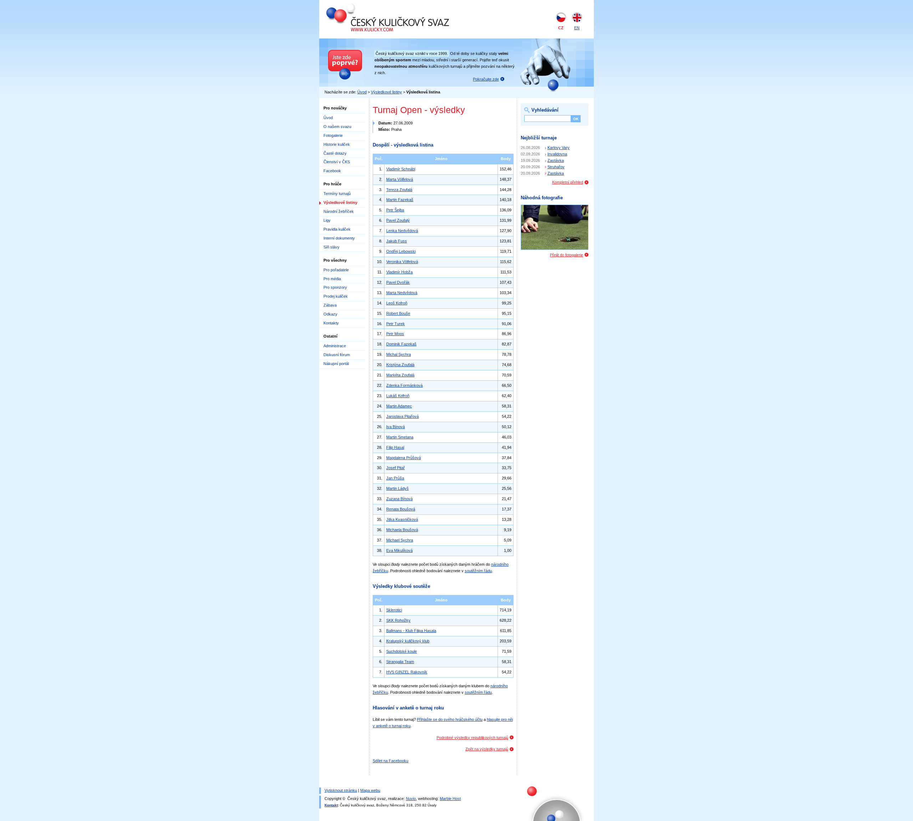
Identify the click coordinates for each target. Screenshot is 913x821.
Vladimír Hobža (399, 272)
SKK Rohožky (398, 620)
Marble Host (450, 798)
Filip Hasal (395, 447)
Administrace (334, 346)
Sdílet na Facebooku (390, 761)
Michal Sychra (398, 354)
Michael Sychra (399, 540)
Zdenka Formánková (404, 385)
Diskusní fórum (336, 355)
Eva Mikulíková (399, 550)
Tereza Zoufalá (399, 190)
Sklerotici (394, 610)
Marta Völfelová (399, 179)
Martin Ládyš (397, 488)
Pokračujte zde (486, 79)
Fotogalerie (333, 135)
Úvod (362, 92)
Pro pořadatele (336, 270)
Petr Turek (395, 324)
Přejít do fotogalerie (566, 255)
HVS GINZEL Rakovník (406, 672)
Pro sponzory (335, 287)
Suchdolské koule (401, 651)
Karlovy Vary (558, 147)
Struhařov (556, 167)
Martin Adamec (399, 406)
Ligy (327, 220)
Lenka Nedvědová (402, 231)
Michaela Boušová (402, 530)
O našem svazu (337, 126)
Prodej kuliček (335, 296)
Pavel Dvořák (398, 282)
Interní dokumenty (339, 238)
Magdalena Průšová (403, 458)
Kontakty (331, 323)
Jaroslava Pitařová (402, 416)
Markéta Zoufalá (400, 375)
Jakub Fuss (396, 241)
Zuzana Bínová (399, 499)
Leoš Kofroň (396, 303)
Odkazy (330, 314)
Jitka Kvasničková (402, 519)
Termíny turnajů (337, 193)
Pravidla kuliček (337, 229)
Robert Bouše (398, 313)
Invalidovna (557, 154)
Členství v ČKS (336, 162)
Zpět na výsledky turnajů (486, 749)
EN (577, 28)
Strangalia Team (400, 662)
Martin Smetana (399, 437)
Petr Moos (395, 334)
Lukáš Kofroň (397, 396)
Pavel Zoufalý (398, 220)
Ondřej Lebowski (400, 251)
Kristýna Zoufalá (400, 365)
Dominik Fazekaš (401, 344)
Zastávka (555, 160)
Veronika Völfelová (402, 262)
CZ (560, 28)
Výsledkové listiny (386, 92)
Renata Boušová (400, 509)
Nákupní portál (336, 363)
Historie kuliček (336, 144)
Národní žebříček (338, 211)
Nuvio (411, 798)
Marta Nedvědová (401, 293)
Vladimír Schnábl (400, 169)
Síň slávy (331, 247)
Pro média (332, 279)
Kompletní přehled (567, 182)
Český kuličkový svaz (359, 6)
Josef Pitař (395, 468)
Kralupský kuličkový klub (407, 641)
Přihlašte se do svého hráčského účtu (450, 719)
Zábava (330, 305)
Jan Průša (395, 478)
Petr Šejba (395, 210)
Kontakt (331, 805)
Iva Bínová (395, 427)
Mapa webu (370, 790)
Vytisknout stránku (341, 790)
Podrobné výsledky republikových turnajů (472, 737)
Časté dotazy (335, 153)
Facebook (332, 171)
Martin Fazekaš (399, 199)
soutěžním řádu (478, 571)
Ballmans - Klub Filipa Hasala (411, 630)
